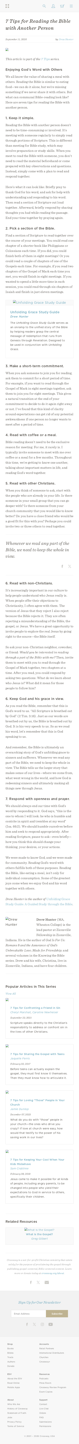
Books (10, 1348)
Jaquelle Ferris (20, 1058)
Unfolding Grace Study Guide (35, 312)
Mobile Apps (13, 1387)
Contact (43, 1404)
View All (11, 993)
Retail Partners (46, 1348)
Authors (11, 1362)
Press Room (45, 1383)
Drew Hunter (66, 39)
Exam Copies (46, 1392)
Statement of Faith (16, 1413)
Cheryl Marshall (20, 1012)
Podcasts (43, 1378)
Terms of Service (15, 1426)
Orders (42, 1413)
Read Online (13, 1383)
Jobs (9, 1417)
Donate (11, 1366)
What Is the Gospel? (39, 1234)
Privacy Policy (14, 1422)
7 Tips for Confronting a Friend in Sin (35, 1007)
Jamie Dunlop (19, 1109)
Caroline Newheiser (45, 1012)
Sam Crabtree (19, 1168)
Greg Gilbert (39, 1238)
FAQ (41, 1417)
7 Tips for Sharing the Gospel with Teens (37, 1054)
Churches (43, 1357)
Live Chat (44, 1409)
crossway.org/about (53, 1273)
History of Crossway (17, 1409)
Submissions (45, 1422)
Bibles (10, 1353)
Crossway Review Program (52, 1387)
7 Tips (45, 59)
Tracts (10, 1357)
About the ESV (14, 1378)
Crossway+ (44, 1362)
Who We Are (13, 1404)
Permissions (45, 1426)
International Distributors (51, 1353)
